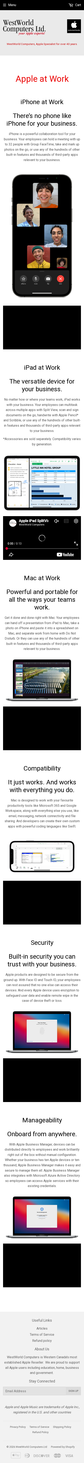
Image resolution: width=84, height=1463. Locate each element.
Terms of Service (42, 1335)
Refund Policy (40, 1432)
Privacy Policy (18, 1426)
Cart (77, 5)
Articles (42, 1328)
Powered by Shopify (63, 1446)
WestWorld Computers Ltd (31, 1446)
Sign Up (73, 1390)
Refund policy (42, 1341)
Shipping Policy (62, 1426)
